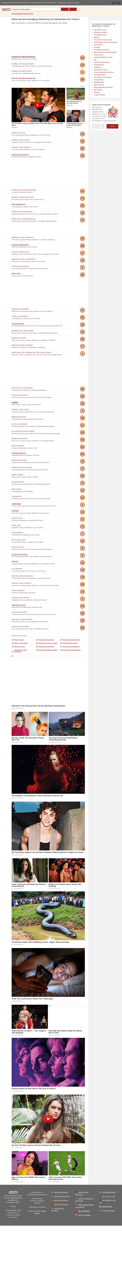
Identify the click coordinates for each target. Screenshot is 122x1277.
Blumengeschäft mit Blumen (103, 87)
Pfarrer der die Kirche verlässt (47, 643)
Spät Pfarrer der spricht (70, 643)
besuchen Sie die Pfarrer (46, 646)
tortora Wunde (99, 80)
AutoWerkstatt (99, 82)
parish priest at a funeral (61, 1196)
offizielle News (99, 65)
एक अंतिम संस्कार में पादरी (108, 1192)
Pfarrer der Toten (19, 646)
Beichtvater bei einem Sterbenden (105, 52)
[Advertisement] (48, 39)
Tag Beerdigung (18, 323)
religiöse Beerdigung (20, 244)
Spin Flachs (98, 90)
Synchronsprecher (100, 35)
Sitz (95, 60)
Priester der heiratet (20, 154)
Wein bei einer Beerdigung (71, 646)
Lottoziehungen (62, 2)
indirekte (97, 47)
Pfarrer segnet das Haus (46, 640)
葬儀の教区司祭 (107, 1206)
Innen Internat (98, 55)
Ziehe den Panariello (73, 2)
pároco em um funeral (61, 1204)
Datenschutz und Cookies (37, 1207)
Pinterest (37, 1203)
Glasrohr (97, 92)
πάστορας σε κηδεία (108, 1210)
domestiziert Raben (100, 32)
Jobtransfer (98, 67)
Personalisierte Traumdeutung (22, 14)
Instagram (40, 1201)
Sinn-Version (98, 45)
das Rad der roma (100, 30)
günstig (96, 37)
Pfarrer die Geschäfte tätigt (71, 640)
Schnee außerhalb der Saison (104, 72)
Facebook (33, 1201)
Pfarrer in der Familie (21, 643)
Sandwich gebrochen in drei (103, 57)
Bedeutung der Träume (23, 2)
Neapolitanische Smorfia (9, 2)
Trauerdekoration (19, 453)
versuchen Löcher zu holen (103, 40)
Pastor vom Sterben (20, 554)
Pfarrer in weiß (19, 640)
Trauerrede (16, 503)
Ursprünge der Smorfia (49, 2)
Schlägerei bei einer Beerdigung (20, 650)
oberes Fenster (99, 85)
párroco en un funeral (61, 1200)
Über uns (13, 1206)
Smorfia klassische (36, 2)
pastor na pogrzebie (84, 1215)
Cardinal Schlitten (100, 75)
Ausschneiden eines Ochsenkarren (105, 42)
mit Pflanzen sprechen (101, 50)
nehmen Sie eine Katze (101, 62)
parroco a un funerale (61, 1192)
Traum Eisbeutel (99, 95)
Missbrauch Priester (101, 70)
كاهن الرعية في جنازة (108, 1196)
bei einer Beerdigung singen (72, 650)
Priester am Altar (19, 605)
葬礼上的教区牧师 (84, 1211)
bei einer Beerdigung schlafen (48, 650)
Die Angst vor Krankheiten (102, 77)
